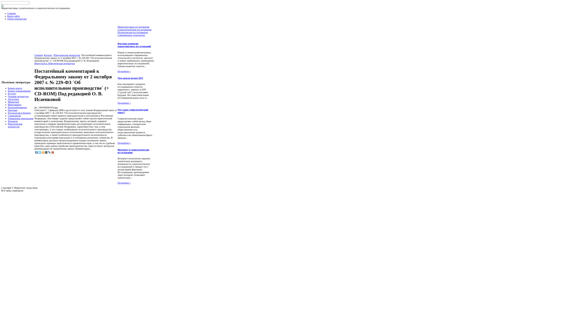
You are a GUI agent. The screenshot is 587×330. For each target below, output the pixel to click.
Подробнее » (124, 71)
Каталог (48, 55)
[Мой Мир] (46, 152)
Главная (11, 13)
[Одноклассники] (43, 152)
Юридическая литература (15, 125)
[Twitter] (39, 152)
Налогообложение (17, 107)
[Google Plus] (52, 152)
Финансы (13, 121)
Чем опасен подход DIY (130, 78)
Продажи (12, 110)
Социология (14, 115)
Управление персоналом (20, 118)
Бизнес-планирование (19, 91)
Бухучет (12, 93)
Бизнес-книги (15, 88)
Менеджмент (14, 104)
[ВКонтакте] (36, 152)
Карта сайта (13, 16)
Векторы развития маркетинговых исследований (134, 45)
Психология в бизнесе (19, 113)
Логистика (13, 99)
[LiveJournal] (49, 152)
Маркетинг (13, 102)
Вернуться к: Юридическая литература (54, 63)
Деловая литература (18, 96)
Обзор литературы (17, 19)
